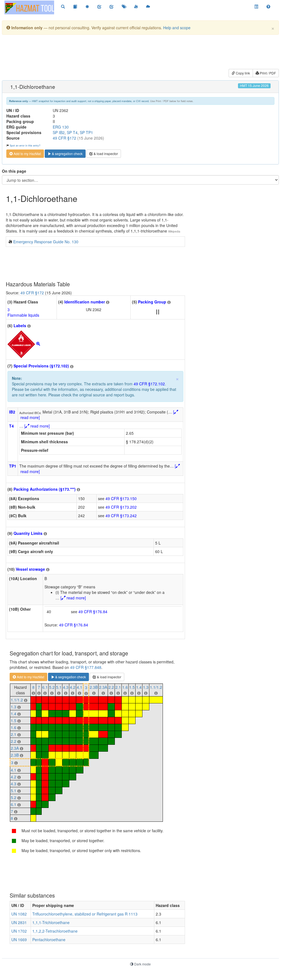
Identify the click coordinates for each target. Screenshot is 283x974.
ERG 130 (61, 127)
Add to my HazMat (27, 153)
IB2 (12, 412)
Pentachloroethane (48, 939)
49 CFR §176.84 (92, 611)
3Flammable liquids (23, 312)
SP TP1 (86, 132)
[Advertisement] (140, 52)
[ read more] (37, 426)
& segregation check (67, 153)
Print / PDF (267, 73)
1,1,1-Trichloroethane (51, 922)
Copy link (242, 73)
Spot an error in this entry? (25, 145)
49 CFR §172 (64, 138)
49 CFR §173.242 (121, 515)
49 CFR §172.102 (149, 383)
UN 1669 (19, 939)
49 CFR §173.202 (121, 507)
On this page (14, 171)
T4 (11, 426)
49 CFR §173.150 (121, 498)
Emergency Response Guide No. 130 (45, 241)
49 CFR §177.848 (85, 667)
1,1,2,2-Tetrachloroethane (55, 931)
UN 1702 (19, 931)
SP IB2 (59, 132)
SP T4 (72, 132)
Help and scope (177, 27)
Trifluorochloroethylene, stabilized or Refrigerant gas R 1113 (84, 914)
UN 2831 (19, 922)
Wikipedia (174, 231)
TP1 (12, 466)
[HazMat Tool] (29, 7)
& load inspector (105, 153)
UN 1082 (19, 914)
